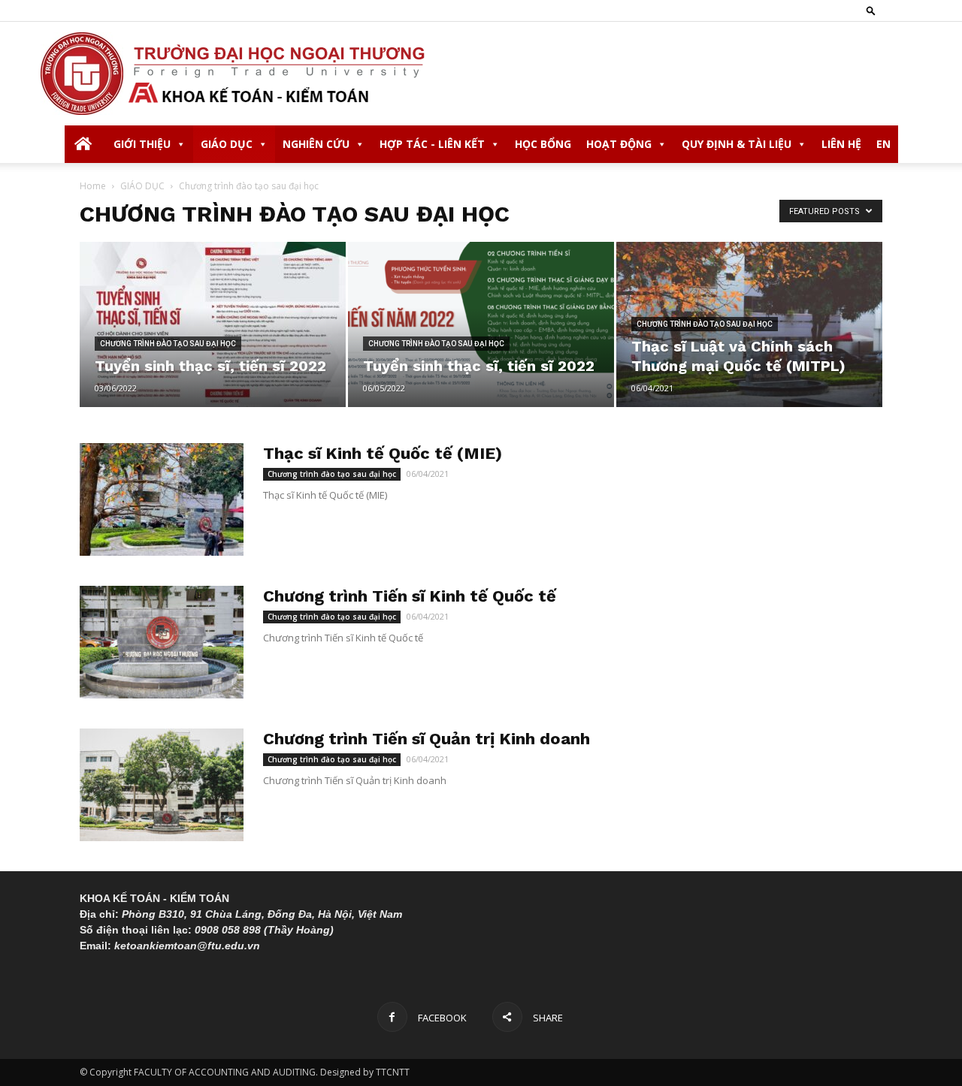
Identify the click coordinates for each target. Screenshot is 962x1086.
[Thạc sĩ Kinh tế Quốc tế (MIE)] (162, 499)
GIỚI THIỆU (142, 144)
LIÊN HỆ (841, 144)
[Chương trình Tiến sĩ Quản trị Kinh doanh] (162, 785)
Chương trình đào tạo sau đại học (168, 343)
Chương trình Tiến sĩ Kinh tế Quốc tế (409, 596)
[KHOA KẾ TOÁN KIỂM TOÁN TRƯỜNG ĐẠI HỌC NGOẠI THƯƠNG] (481, 73)
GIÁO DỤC (227, 144)
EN (883, 144)
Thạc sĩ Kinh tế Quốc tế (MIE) (382, 453)
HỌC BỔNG (543, 144)
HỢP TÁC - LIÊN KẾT (432, 144)
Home (93, 185)
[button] (871, 10)
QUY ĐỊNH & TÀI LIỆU (736, 144)
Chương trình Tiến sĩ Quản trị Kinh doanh (426, 738)
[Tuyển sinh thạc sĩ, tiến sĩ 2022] (213, 324)
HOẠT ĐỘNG (619, 144)
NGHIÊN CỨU (316, 144)
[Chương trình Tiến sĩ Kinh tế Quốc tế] (162, 642)
